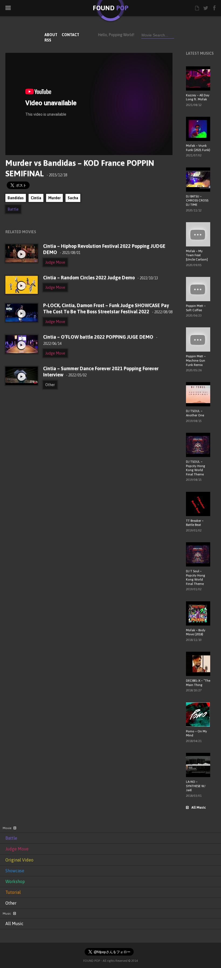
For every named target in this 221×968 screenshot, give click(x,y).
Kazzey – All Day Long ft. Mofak (197, 97)
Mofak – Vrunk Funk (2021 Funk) (198, 148)
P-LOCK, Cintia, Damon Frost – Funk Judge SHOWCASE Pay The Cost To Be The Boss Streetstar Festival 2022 (107, 308)
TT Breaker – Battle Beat (194, 523)
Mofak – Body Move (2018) (195, 632)
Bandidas (16, 198)
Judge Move (55, 262)
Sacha (73, 198)
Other (50, 385)
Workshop (15, 881)
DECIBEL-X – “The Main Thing (198, 683)
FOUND (110, 8)
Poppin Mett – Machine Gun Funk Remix (196, 360)
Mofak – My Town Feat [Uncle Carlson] (197, 255)
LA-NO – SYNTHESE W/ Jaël (196, 786)
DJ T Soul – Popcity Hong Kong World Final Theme (195, 577)
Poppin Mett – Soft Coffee (196, 308)
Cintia (36, 198)
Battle (13, 209)
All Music (198, 807)
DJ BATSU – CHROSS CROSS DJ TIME (197, 200)
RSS (47, 40)
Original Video (19, 859)
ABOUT (50, 35)
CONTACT (70, 35)
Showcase (14, 870)
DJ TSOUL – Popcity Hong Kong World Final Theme (195, 468)
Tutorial (13, 892)
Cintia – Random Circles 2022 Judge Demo (100, 277)
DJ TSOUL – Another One (195, 413)
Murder (54, 198)
